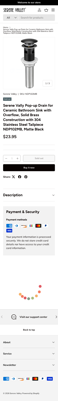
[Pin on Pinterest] (26, 177)
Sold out (39, 158)
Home (5, 27)
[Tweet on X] (13, 177)
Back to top (29, 329)
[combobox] (29, 17)
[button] (46, 10)
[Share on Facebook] (20, 177)
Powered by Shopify (30, 393)
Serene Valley (10, 94)
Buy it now (29, 167)
